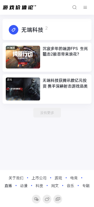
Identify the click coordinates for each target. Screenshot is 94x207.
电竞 (74, 177)
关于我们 (16, 177)
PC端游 (11, 48)
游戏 (9, 79)
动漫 (24, 185)
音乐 (70, 185)
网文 (55, 185)
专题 (86, 185)
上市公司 (39, 177)
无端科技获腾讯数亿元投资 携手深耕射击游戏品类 (65, 83)
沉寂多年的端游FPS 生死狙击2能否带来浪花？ (65, 51)
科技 (39, 185)
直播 (8, 185)
